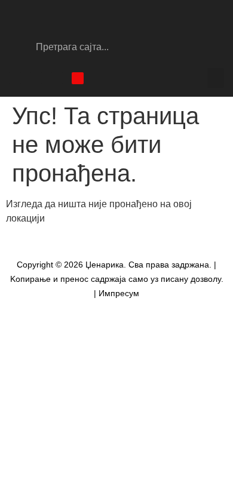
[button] (215, 78)
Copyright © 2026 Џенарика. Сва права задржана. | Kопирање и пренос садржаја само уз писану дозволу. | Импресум (116, 279)
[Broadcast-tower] (78, 78)
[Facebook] (15, 78)
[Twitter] (57, 78)
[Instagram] (36, 78)
